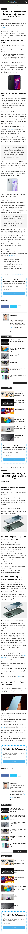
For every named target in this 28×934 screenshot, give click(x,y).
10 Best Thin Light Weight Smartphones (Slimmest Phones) (19, 402)
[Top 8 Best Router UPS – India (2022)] (7, 437)
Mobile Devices (7, 5)
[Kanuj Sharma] (2, 19)
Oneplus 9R (4, 27)
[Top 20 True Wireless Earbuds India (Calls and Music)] (5, 363)
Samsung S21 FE (13, 255)
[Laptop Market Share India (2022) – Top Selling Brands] (7, 429)
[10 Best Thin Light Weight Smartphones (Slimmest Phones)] (5, 342)
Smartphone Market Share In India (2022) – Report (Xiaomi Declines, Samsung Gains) (17, 348)
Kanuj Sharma (7, 19)
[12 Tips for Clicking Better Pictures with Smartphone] (5, 356)
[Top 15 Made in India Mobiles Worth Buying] (5, 377)
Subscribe (14, 293)
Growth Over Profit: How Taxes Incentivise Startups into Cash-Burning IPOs (19, 393)
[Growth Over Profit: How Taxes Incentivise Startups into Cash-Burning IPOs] (7, 394)
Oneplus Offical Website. (17, 274)
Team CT (12, 351)
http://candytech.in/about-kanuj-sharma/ (17, 317)
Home (2, 5)
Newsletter (12, 328)
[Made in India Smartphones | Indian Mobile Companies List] (5, 370)
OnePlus (6, 300)
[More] (19, 306)
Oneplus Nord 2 (10, 129)
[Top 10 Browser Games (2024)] (7, 411)
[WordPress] (10, 330)
